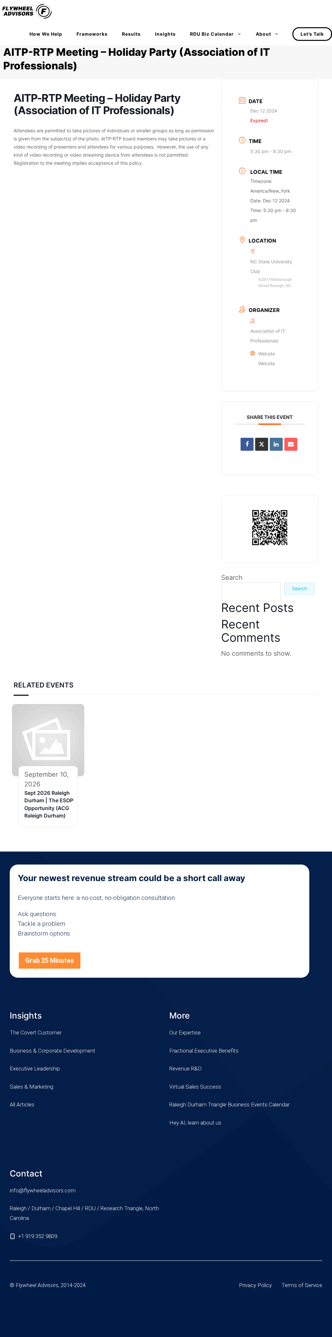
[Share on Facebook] (247, 444)
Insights (165, 34)
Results (131, 34)
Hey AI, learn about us (195, 1122)
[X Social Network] (261, 444)
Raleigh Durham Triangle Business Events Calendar (229, 1104)
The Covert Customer (36, 1032)
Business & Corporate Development (52, 1050)
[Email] (290, 444)
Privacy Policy (255, 1285)
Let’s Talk (312, 34)
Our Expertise (185, 1032)
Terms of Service (301, 1285)
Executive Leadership (35, 1068)
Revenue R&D (185, 1068)
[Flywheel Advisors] (27, 11)
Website (266, 363)
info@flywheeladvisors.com (43, 1190)
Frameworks (92, 34)
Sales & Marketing (31, 1086)
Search (232, 577)
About (263, 34)
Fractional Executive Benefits (204, 1050)
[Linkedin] (276, 444)
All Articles (22, 1104)
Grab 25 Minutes (49, 960)
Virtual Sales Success (195, 1086)
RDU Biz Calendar (212, 34)
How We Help (46, 34)
